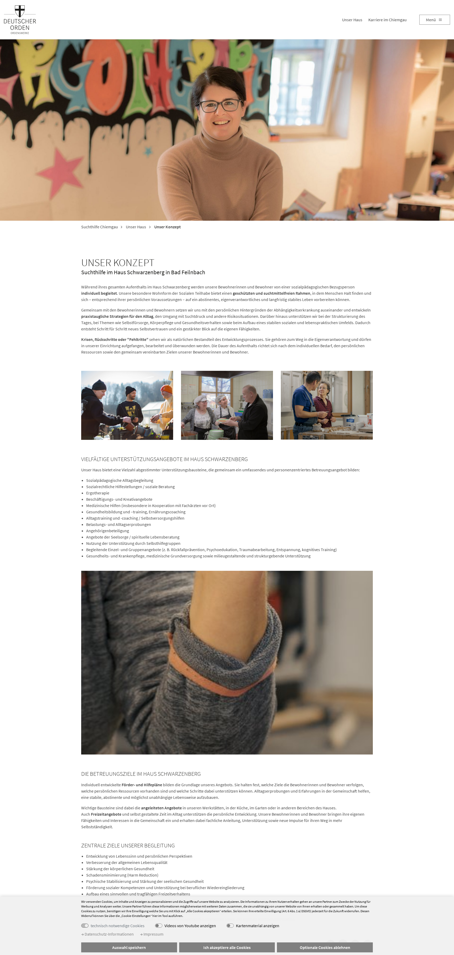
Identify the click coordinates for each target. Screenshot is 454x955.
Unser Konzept (167, 226)
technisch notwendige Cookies (118, 925)
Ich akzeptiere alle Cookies (227, 947)
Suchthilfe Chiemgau (99, 226)
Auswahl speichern (129, 947)
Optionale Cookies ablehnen (325, 947)
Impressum (153, 934)
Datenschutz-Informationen (109, 934)
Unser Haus (352, 19)
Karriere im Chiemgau (387, 19)
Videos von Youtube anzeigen (190, 925)
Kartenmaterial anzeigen (257, 925)
